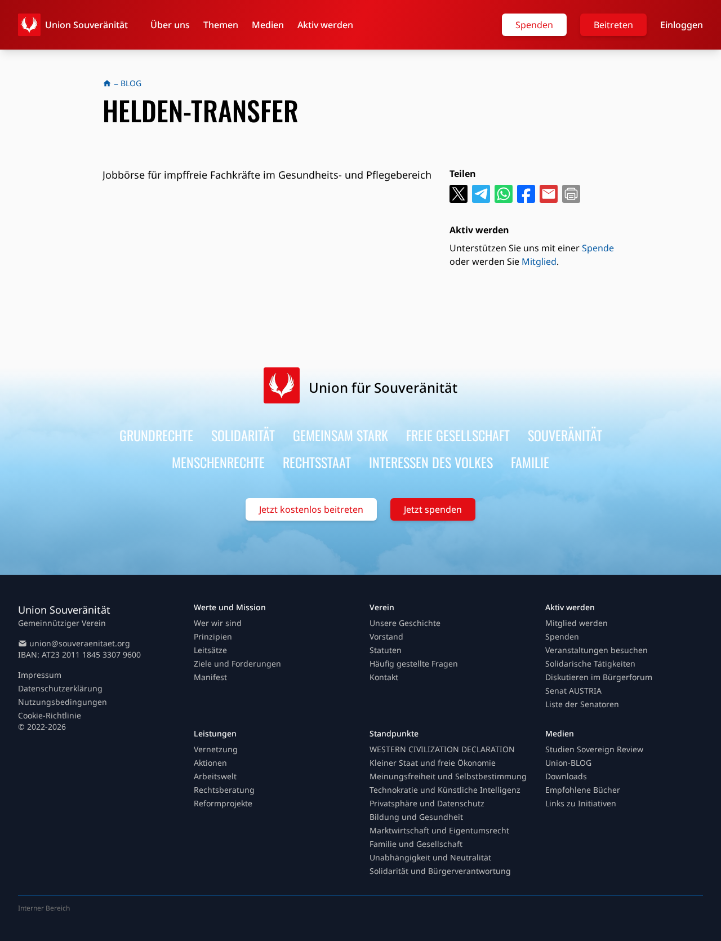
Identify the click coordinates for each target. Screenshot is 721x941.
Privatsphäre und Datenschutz (427, 803)
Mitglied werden (576, 623)
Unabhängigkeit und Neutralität (430, 857)
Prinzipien (213, 636)
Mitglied (539, 261)
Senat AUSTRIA (573, 690)
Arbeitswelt (215, 776)
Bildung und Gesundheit (416, 816)
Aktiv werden (325, 25)
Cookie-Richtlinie (49, 715)
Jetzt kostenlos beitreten (311, 509)
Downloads (566, 776)
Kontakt (384, 677)
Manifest (210, 677)
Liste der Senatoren (582, 704)
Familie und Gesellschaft (416, 843)
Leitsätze (210, 650)
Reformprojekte (223, 803)
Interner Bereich (44, 908)
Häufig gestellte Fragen (414, 663)
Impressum (39, 674)
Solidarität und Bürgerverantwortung (440, 870)
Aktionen (210, 762)
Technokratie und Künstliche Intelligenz (445, 789)
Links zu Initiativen (580, 803)
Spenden (534, 25)
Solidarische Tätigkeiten (590, 663)
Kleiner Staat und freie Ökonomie (433, 762)
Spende (598, 248)
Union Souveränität (86, 24)
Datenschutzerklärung (60, 688)
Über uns (170, 25)
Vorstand (386, 636)
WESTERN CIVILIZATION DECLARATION (442, 749)
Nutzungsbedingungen (62, 701)
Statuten (386, 650)
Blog (131, 83)
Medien (268, 25)
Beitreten (613, 25)
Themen (220, 25)
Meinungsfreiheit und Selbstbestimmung (448, 776)
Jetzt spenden (433, 509)
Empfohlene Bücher (582, 789)
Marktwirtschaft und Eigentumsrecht (439, 830)
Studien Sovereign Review (594, 749)
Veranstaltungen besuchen (596, 650)
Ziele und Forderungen (237, 663)
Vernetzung (216, 749)
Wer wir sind (218, 623)
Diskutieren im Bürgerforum (598, 677)
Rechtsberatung (224, 789)
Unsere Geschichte (405, 623)
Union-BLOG (568, 762)
